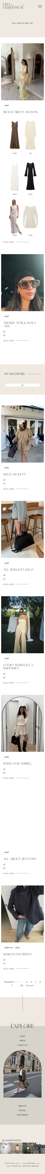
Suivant (30, 985)
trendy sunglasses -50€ (19, 324)
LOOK (14, 23)
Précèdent (9, 982)
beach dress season (20, 112)
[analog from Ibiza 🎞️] (5, 1148)
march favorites (17, 954)
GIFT (31, 23)
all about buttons (19, 859)
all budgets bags (18, 569)
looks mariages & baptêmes (18, 666)
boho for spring (17, 763)
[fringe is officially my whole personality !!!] (17, 1148)
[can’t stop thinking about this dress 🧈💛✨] (28, 1148)
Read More (8, 242)
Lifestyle (20, 23)
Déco (27, 23)
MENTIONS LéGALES (30, 1166)
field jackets (14, 474)
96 (22, 985)
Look (6, 106)
